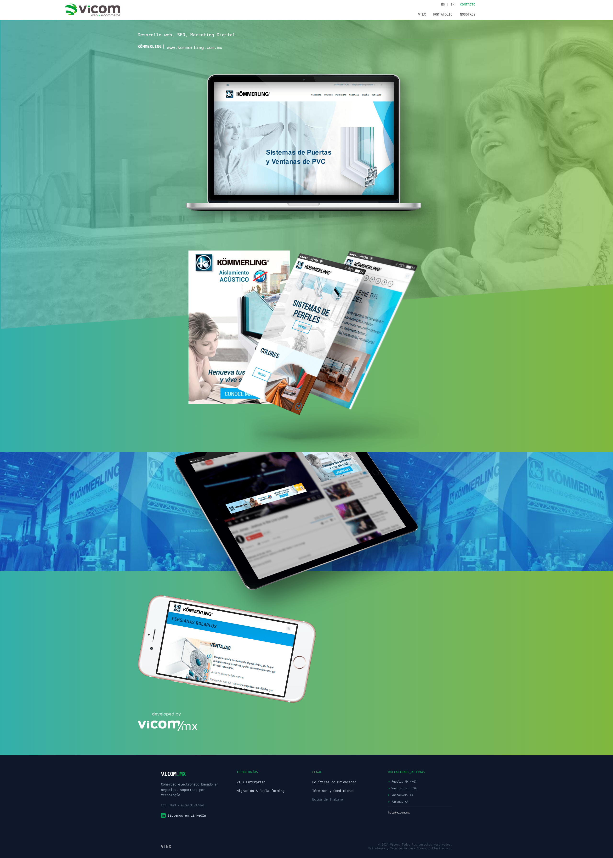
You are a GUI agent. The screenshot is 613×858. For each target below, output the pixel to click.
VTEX (422, 14)
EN (452, 4)
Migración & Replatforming (260, 791)
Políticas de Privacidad (334, 782)
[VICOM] (92, 10)
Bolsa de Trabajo (327, 799)
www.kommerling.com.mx (194, 47)
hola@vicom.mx (399, 812)
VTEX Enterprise (251, 782)
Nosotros (467, 14)
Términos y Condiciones (333, 791)
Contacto (467, 4)
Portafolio (442, 14)
